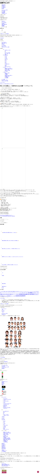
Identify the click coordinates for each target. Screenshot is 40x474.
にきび (6, 58)
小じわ (6, 57)
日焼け (35, 292)
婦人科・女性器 (5, 436)
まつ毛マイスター (22, 291)
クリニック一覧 (4, 22)
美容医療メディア (4, 13)
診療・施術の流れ (4, 24)
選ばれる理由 (4, 448)
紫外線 (5, 294)
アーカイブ (1, 222)
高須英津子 (23, 295)
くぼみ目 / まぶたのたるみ (7, 399)
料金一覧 (3, 21)
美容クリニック (14, 294)
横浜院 (3, 382)
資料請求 (3, 368)
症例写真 (3, 23)
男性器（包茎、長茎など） (8, 75)
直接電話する (4, 314)
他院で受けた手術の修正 (6, 438)
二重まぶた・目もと (6, 415)
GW (0, 291)
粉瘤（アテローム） (8, 66)
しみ (9, 291)
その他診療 (6, 77)
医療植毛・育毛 (7, 76)
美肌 (30, 294)
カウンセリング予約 (5, 313)
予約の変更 (3, 12)
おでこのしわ (5, 398)
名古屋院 (30, 292)
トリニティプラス (31, 291)
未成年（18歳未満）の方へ (5, 464)
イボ (5, 61)
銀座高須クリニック (5, 381)
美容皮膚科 (25, 294)
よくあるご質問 (2, 357)
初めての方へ (4, 4)
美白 (29, 294)
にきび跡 (4, 426)
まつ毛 (19, 291)
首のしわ (4, 406)
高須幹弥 (18, 295)
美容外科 (17, 294)
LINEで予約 (3, 10)
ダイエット (28, 291)
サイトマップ (4, 463)
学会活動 (3, 6)
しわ (5, 55)
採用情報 (3, 445)
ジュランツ (25, 291)
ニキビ (34, 291)
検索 (4, 32)
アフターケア (4, 367)
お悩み (4, 291)
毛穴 (4, 424)
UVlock (2, 291)
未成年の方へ (4, 5)
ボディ (4, 67)
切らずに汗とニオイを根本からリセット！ (6, 215)
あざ (5, 62)
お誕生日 (6, 291)
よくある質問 (4, 451)
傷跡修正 (6, 73)
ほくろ (6, 60)
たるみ (6, 56)
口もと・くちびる (7, 52)
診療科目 (3, 25)
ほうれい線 (16, 291)
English (3, 8)
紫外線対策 (8, 294)
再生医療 (3, 416)
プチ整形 (6, 74)
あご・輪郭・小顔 (7, 53)
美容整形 (21, 294)
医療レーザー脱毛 (7, 70)
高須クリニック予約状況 (6, 295)
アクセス (3, 310)
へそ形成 (6, 71)
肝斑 (5, 65)
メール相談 (3, 11)
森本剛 (3, 294)
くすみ (6, 64)
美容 (11, 294)
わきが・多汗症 (7, 69)
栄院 (1, 294)
